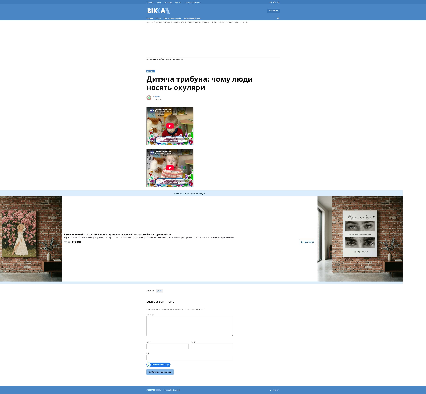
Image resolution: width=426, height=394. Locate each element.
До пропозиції (307, 242)
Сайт (148, 353)
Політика (243, 22)
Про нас (178, 2)
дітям (159, 291)
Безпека (221, 22)
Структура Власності (192, 2)
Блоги (159, 2)
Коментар (150, 315)
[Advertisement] (213, 39)
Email (193, 342)
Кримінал (229, 22)
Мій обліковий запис (192, 18)
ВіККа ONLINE (273, 11)
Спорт (190, 22)
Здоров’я (206, 22)
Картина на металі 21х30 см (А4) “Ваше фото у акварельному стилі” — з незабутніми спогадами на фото (117, 234)
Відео (158, 18)
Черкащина (167, 22)
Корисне (176, 22)
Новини (149, 18)
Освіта (183, 22)
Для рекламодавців (172, 18)
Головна (150, 2)
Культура (197, 22)
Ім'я (148, 342)
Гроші (237, 22)
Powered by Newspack (172, 390)
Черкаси (159, 22)
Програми (168, 2)
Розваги (214, 22)
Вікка (157, 96)
